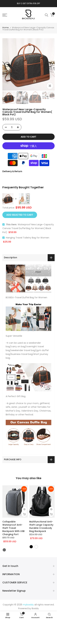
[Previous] (7, 64)
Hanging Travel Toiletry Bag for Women (27, 237)
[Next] (50, 64)
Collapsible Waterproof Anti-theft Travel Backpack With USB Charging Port (13, 528)
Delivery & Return (12, 171)
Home (5, 27)
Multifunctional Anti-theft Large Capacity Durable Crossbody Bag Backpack (41, 526)
